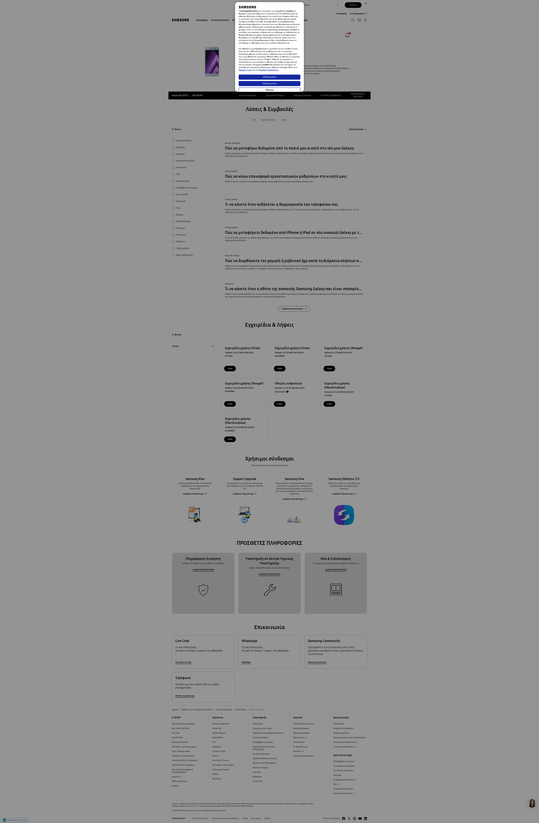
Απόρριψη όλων (269, 84)
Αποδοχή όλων (269, 77)
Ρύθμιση (269, 90)
